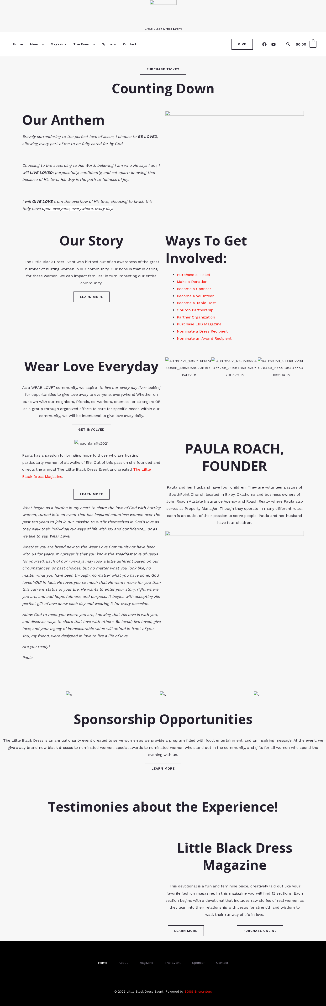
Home (18, 44)
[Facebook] (264, 44)
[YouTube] (273, 44)
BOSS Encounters (198, 991)
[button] (42, 44)
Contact (129, 44)
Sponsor (109, 44)
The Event (82, 44)
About (35, 44)
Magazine (59, 44)
